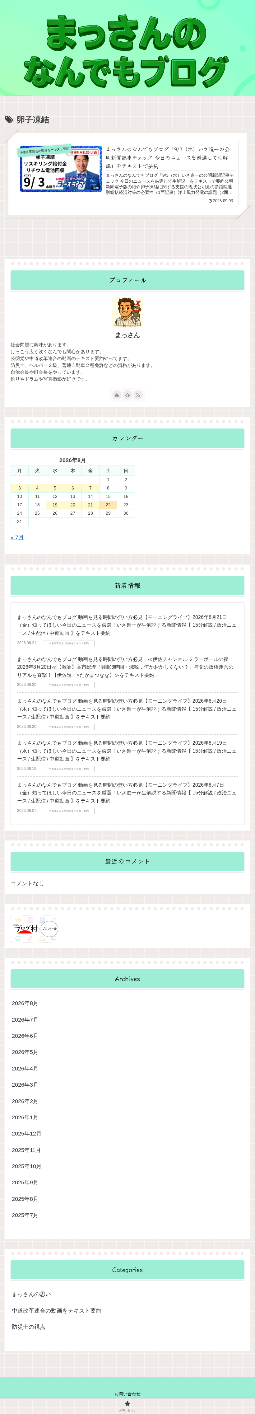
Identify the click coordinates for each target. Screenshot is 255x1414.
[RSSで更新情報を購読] (138, 395)
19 (55, 504)
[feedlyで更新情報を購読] (127, 395)
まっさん (127, 334)
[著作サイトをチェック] (117, 395)
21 (90, 504)
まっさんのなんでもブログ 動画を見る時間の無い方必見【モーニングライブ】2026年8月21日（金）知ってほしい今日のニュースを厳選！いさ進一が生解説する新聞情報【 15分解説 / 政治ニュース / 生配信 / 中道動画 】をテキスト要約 (127, 625)
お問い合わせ (127, 1393)
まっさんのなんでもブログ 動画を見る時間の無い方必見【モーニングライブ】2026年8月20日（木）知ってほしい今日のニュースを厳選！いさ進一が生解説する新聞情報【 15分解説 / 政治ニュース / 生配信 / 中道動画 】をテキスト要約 (127, 708)
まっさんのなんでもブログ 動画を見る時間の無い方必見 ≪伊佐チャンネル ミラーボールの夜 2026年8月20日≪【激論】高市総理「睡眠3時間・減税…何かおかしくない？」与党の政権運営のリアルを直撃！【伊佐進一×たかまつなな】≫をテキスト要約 (125, 667)
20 (72, 504)
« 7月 (17, 537)
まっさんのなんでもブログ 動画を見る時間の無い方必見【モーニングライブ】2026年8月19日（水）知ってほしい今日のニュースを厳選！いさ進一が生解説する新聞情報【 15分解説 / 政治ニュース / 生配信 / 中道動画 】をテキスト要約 (127, 750)
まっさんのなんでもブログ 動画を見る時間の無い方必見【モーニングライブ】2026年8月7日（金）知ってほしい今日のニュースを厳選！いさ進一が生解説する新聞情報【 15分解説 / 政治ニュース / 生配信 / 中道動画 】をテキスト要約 (127, 792)
